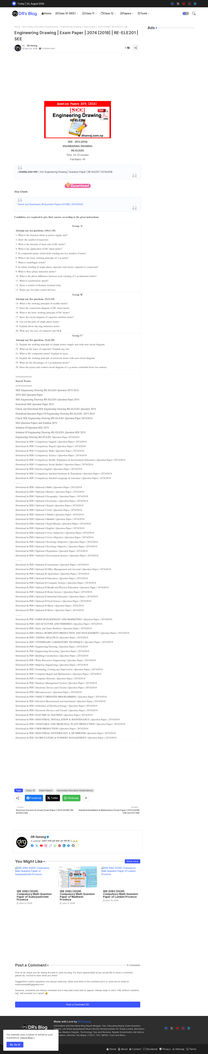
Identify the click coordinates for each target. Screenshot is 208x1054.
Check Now (26, 1037)
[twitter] (36, 845)
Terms (192, 1049)
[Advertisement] (77, 78)
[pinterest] (59, 845)
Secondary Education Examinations (40, 26)
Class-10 (30, 790)
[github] (73, 845)
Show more (132, 861)
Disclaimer (151, 1049)
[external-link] (50, 845)
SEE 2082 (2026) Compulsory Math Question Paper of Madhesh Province (77, 895)
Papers (127, 13)
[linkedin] (64, 845)
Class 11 (89, 13)
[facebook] (172, 4)
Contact (136, 1049)
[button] (185, 13)
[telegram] (195, 4)
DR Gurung (38, 837)
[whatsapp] (55, 845)
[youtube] (184, 4)
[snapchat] (77, 845)
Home (47, 13)
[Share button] (86, 798)
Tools (143, 13)
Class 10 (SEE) (67, 13)
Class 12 (108, 13)
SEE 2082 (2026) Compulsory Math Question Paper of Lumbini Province (120, 894)
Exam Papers (45, 790)
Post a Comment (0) (77, 1004)
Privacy (166, 1049)
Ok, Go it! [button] (15, 1044)
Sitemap (179, 1049)
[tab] (46, 13)
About (124, 1049)
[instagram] (189, 4)
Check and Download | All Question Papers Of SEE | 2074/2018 (50, 204)
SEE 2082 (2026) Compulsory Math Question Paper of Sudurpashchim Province (34, 895)
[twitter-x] (178, 4)
